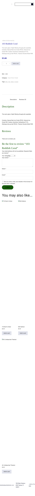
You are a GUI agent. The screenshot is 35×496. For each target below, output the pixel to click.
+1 (29, 484)
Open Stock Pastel (8, 40)
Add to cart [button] (7, 333)
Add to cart (16, 63)
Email (4, 175)
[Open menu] (12, 4)
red (9, 81)
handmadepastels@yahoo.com (7, 485)
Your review (5, 157)
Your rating (5, 155)
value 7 (12, 81)
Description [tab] (13, 99)
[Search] (32, 4)
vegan (16, 81)
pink (6, 81)
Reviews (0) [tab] (22, 99)
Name (4, 168)
